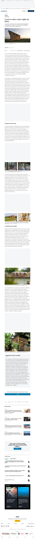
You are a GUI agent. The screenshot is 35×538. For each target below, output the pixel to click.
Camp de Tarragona (23, 8)
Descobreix (8, 485)
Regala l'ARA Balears (31, 523)
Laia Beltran (6, 47)
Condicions (21, 529)
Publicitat (15, 523)
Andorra (13, 8)
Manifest (2, 523)
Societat (6, 13)
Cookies (24, 529)
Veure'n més (27, 485)
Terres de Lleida (28, 8)
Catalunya (4, 8)
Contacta (22, 523)
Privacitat (15, 529)
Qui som (9, 523)
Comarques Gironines (17, 8)
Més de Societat (8, 406)
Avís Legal (18, 529)
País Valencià (10, 8)
